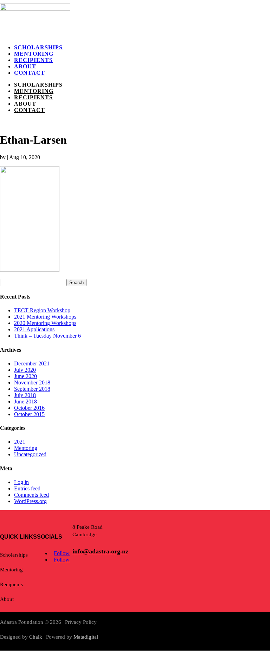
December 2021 (32, 363)
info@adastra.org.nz (100, 551)
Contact (29, 73)
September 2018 (32, 389)
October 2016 (29, 408)
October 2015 (29, 414)
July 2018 (25, 395)
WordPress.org (30, 501)
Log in (21, 482)
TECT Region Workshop (42, 310)
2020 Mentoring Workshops (45, 323)
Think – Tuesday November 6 (47, 336)
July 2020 (25, 370)
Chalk (35, 637)
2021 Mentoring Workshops (45, 317)
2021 (19, 442)
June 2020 (25, 376)
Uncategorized (30, 454)
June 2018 (25, 402)
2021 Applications (34, 329)
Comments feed (31, 495)
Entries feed (27, 488)
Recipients (33, 60)
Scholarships (38, 47)
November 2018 (32, 382)
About (25, 66)
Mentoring (33, 54)
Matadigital (85, 637)
